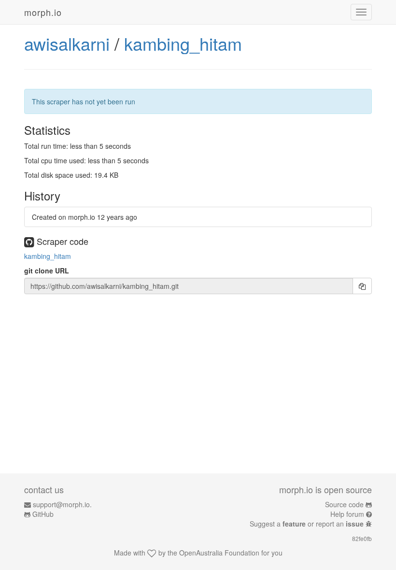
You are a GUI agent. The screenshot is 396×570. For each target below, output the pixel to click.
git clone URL (46, 270)
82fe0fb (362, 538)
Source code (344, 504)
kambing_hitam (183, 43)
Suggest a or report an (307, 523)
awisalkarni (67, 43)
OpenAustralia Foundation (219, 552)
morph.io (43, 12)
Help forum (347, 514)
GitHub (43, 514)
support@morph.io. (62, 504)
